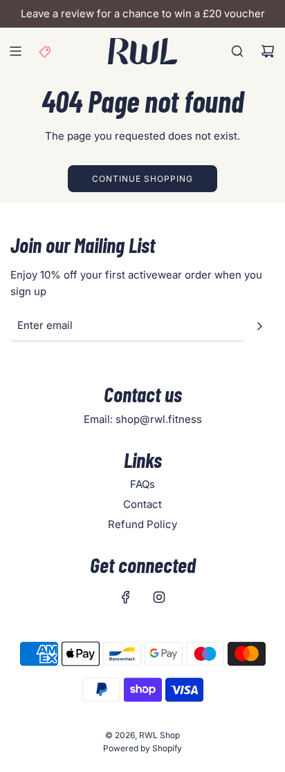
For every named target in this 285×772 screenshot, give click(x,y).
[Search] (237, 51)
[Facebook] (126, 597)
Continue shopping (142, 178)
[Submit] (259, 326)
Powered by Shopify (142, 748)
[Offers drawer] (45, 51)
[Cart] (267, 51)
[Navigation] (15, 51)
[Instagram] (159, 597)
